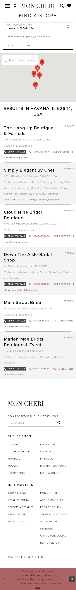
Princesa (46, 458)
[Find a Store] (15, 6)
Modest (13, 465)
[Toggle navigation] (7, 6)
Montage (53, 193)
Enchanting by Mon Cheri (28, 188)
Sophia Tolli (11, 193)
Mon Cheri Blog (51, 493)
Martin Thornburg (56, 188)
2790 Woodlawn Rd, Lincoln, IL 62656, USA (30, 176)
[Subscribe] (59, 422)
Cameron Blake (28, 182)
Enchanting (16, 473)
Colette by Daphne (51, 182)
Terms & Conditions (54, 514)
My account (16, 521)
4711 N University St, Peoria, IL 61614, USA (29, 223)
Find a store (17, 514)
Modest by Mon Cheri (33, 193)
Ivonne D (14, 444)
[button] (37, 69)
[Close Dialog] (3, 579)
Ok (72, 579)
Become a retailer (21, 507)
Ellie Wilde (25, 145)
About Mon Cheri (52, 500)
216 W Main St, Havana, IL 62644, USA (27, 139)
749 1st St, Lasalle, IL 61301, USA (24, 350)
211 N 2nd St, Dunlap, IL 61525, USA (25, 266)
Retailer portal (19, 500)
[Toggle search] (62, 6)
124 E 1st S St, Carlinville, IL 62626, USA (28, 308)
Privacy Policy (50, 507)
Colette (46, 451)
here (37, 587)
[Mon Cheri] (26, 403)
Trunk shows (17, 493)
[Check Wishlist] (69, 6)
